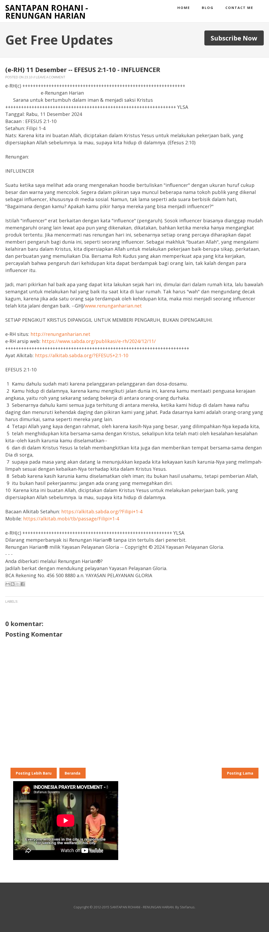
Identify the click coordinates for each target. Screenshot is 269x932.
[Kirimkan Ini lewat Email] (7, 584)
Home (183, 7)
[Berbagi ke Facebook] (22, 584)
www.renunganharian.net (113, 306)
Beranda (72, 773)
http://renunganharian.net (60, 334)
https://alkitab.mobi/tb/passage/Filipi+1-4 (71, 518)
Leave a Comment (50, 77)
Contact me (239, 7)
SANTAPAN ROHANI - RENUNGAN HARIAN (46, 11)
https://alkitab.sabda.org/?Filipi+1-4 (101, 511)
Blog (208, 7)
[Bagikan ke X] (17, 584)
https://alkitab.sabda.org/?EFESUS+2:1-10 (81, 355)
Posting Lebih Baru (33, 773)
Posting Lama (240, 773)
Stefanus (187, 907)
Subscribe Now (234, 38)
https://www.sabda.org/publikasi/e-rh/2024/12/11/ (99, 341)
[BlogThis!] (12, 584)
